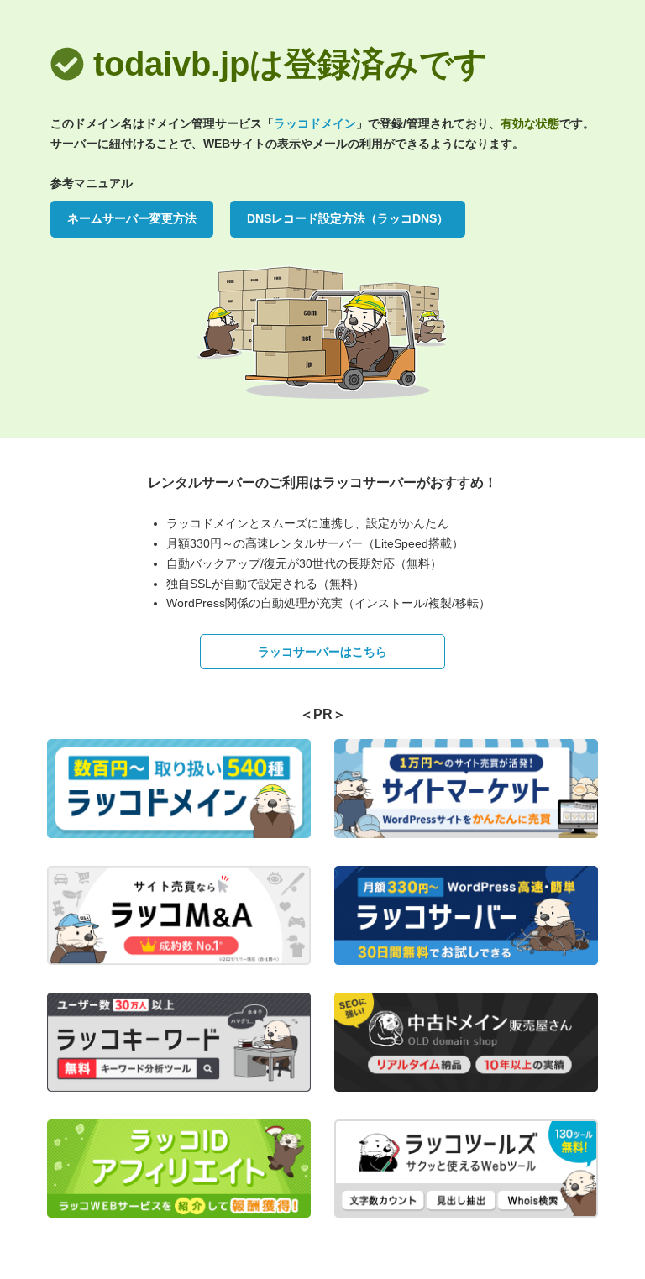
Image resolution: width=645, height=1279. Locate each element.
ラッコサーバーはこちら (322, 651)
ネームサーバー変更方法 (132, 218)
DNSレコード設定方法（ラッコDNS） (347, 218)
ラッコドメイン (315, 123)
